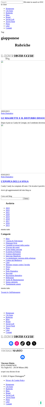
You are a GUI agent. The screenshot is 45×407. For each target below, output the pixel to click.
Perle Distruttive (7, 113)
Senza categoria (12, 282)
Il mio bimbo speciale (14, 250)
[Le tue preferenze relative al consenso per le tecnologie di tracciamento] (41, 403)
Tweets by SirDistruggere (10, 292)
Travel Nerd (10, 326)
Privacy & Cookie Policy (15, 380)
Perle (8, 269)
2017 (8, 221)
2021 (8, 212)
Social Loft (10, 324)
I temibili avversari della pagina (17, 245)
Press (8, 328)
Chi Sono (9, 315)
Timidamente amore (13, 284)
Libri (7, 262)
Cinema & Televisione (14, 241)
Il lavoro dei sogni (12, 247)
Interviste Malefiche (13, 256)
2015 (8, 225)
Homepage (10, 313)
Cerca (26, 198)
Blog (7, 239)
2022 (8, 210)
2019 (8, 217)
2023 (8, 208)
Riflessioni (10, 278)
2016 (8, 223)
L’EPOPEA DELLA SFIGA (15, 181)
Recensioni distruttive (14, 275)
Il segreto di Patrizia (13, 252)
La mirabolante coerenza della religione (21, 258)
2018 (8, 219)
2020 (8, 215)
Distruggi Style (11, 243)
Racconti (9, 273)
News (8, 267)
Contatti (9, 332)
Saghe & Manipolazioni (15, 280)
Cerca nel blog (6, 196)
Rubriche (9, 317)
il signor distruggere (13, 254)
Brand (8, 322)
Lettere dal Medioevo (14, 260)
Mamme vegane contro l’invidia (18, 265)
